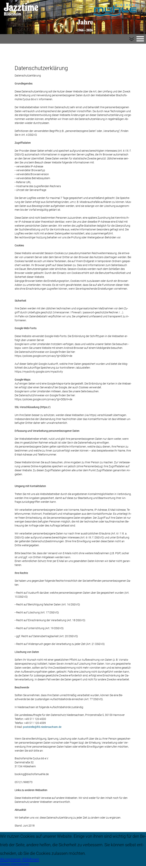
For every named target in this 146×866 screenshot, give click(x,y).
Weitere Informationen (14, 864)
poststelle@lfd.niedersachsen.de (42, 727)
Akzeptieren (10, 859)
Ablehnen (30, 859)
